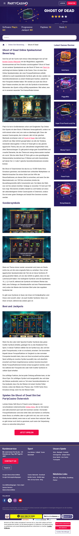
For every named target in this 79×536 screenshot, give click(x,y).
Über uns (55, 477)
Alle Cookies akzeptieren (63, 523)
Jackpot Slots (66, 454)
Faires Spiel (20, 485)
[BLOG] (18, 3)
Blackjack (59, 452)
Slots (54, 452)
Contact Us (10, 461)
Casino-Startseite (33, 475)
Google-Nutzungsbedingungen (11, 477)
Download (42, 475)
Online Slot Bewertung (16, 45)
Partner (55, 480)
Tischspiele (56, 459)
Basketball (31, 454)
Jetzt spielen (26, 432)
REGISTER (71, 3)
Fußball (38, 452)
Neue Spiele (56, 457)
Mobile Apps (41, 477)
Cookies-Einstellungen (62, 532)
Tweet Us (7, 468)
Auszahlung (62, 477)
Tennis (43, 452)
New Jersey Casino (33, 479)
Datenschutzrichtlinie (8, 490)
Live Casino (64, 457)
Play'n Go (46, 67)
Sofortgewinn (57, 454)
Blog (41, 479)
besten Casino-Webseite (11, 62)
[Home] (3, 45)
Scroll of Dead (29, 138)
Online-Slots (30, 407)
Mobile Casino (32, 477)
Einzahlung (70, 477)
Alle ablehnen (63, 527)
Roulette (65, 452)
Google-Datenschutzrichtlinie (11, 475)
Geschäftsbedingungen (9, 485)
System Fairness (7, 487)
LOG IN (62, 3)
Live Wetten (31, 452)
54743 (26, 509)
